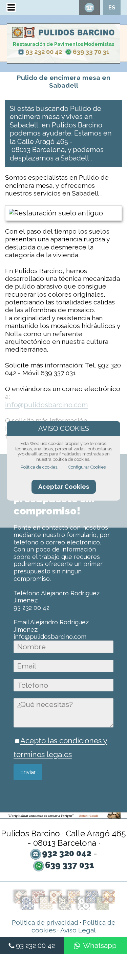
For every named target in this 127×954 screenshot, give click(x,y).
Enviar (28, 772)
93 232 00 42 (43, 51)
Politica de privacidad (45, 922)
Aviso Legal (78, 930)
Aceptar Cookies (63, 486)
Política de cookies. (39, 467)
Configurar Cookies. (87, 467)
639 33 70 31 (91, 51)
